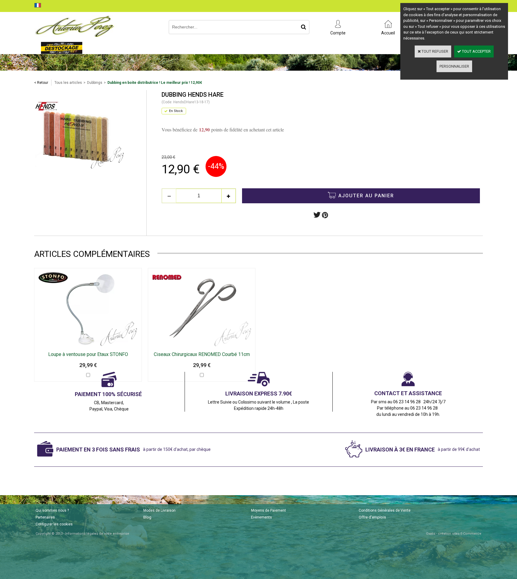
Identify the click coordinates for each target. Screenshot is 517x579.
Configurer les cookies (54, 524)
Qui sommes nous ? (52, 510)
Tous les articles (68, 83)
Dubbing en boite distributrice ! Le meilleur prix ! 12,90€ (154, 83)
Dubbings (94, 83)
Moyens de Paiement (268, 510)
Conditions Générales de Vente (384, 510)
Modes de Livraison (159, 510)
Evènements (261, 517)
